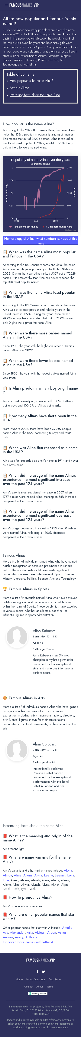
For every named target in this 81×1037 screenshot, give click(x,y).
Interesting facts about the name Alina (35, 95)
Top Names (55, 979)
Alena (68, 870)
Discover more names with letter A (28, 942)
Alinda (7, 875)
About (39, 986)
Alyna (38, 875)
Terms (50, 986)
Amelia (67, 927)
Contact (28, 986)
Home (19, 979)
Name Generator (35, 979)
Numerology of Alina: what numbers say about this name (40, 240)
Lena (70, 875)
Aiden (51, 932)
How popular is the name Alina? (31, 80)
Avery (19, 937)
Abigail (40, 932)
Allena (27, 875)
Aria (30, 932)
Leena (48, 875)
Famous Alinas (19, 87)
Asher (62, 932)
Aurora (8, 937)
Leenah (60, 875)
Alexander (17, 932)
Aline (17, 875)
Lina (6, 880)
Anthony (31, 937)
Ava (5, 932)
